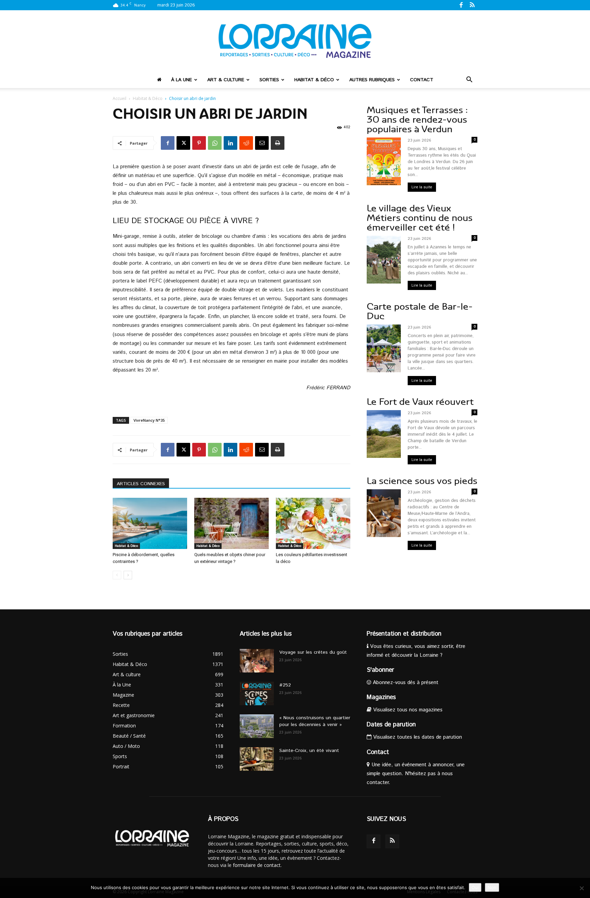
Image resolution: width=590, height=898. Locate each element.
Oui (475, 887)
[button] (469, 80)
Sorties (269, 79)
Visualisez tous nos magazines (406, 709)
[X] (183, 143)
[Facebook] (461, 5)
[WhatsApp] (215, 143)
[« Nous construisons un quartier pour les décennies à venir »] (257, 726)
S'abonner (380, 670)
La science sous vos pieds (422, 481)
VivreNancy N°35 (149, 420)
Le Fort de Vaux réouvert (420, 402)
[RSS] (472, 5)
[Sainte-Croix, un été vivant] (257, 759)
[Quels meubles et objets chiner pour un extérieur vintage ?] (231, 523)
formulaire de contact (257, 865)
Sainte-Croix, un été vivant (310, 750)
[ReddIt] (246, 143)
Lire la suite (421, 187)
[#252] (257, 693)
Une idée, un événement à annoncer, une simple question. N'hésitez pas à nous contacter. (416, 773)
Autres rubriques (372, 79)
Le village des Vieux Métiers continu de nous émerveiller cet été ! (420, 217)
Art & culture (225, 79)
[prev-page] (117, 575)
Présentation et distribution (404, 633)
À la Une (181, 79)
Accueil (119, 98)
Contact (421, 79)
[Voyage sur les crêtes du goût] (257, 660)
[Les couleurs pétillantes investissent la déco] (313, 523)
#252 (285, 685)
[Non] (581, 888)
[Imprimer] (277, 143)
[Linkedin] (230, 143)
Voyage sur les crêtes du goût (313, 652)
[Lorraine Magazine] (295, 41)
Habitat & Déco (314, 79)
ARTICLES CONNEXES (141, 483)
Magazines (381, 697)
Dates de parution (391, 724)
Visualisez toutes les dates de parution (416, 737)
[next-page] (128, 575)
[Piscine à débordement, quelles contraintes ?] (150, 523)
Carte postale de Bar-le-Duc (420, 311)
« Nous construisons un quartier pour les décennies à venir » (314, 721)
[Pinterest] (199, 143)
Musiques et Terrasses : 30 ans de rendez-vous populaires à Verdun (417, 119)
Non (492, 887)
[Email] (262, 143)
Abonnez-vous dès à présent (404, 682)
